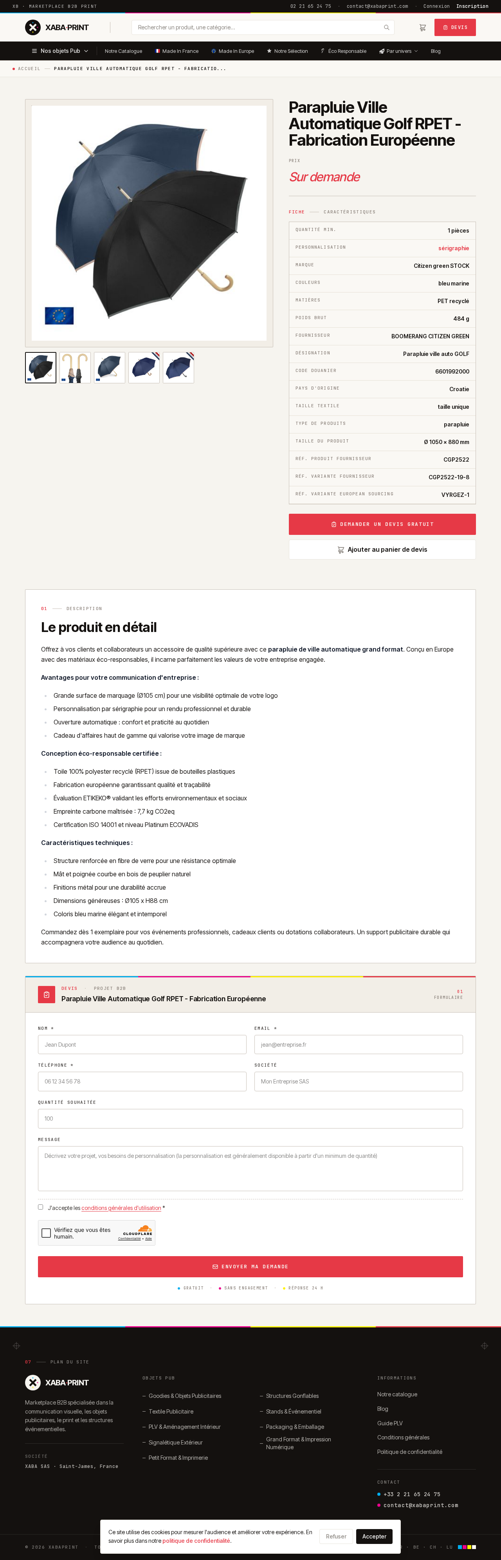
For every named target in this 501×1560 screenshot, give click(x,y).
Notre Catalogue (123, 51)
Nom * (46, 1028)
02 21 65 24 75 (311, 6)
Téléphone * (56, 1065)
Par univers (399, 51)
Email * (265, 1028)
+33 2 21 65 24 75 (412, 1494)
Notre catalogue (397, 1394)
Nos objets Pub (60, 50)
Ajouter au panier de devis (387, 549)
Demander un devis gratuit (387, 524)
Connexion (437, 6)
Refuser (336, 1536)
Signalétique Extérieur (176, 1442)
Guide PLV (390, 1423)
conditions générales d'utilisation (121, 1207)
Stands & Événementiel (293, 1411)
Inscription (472, 6)
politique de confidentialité (196, 1540)
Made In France (180, 51)
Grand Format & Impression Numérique (298, 1443)
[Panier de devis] (423, 27)
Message (49, 1139)
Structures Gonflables (292, 1395)
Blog (436, 51)
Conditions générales (403, 1437)
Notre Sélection (291, 51)
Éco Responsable (347, 51)
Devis (459, 27)
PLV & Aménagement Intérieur (185, 1426)
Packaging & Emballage (295, 1426)
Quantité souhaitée (67, 1102)
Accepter (374, 1536)
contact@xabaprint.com (377, 6)
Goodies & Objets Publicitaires (185, 1395)
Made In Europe (236, 51)
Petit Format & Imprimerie (178, 1457)
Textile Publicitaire (171, 1411)
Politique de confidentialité (409, 1451)
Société (265, 1065)
